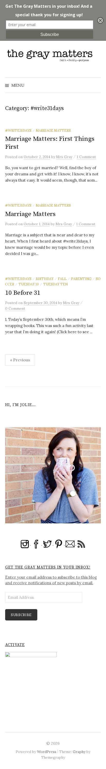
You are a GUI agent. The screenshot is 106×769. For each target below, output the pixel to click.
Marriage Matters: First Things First (49, 143)
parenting (81, 279)
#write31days (18, 130)
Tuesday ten (55, 284)
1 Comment (86, 156)
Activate (15, 644)
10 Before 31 (22, 293)
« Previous (20, 359)
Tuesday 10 (29, 284)
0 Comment (15, 308)
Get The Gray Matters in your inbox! (47, 567)
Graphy (79, 751)
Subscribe (21, 615)
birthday (45, 279)
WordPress (46, 751)
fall (62, 279)
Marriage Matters (53, 130)
